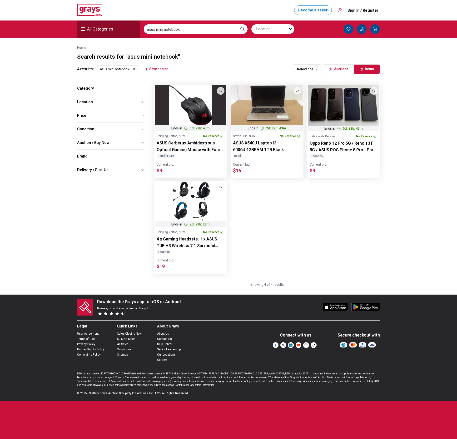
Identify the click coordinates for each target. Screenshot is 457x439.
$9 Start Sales (126, 339)
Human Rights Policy (90, 349)
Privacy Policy (86, 344)
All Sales (123, 344)
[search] (242, 29)
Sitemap (122, 354)
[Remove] (134, 69)
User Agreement (88, 333)
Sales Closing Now (129, 333)
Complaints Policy (89, 354)
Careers (162, 360)
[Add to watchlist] (220, 91)
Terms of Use (86, 339)
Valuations (124, 349)
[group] (190, 105)
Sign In (363, 10)
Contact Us (164, 339)
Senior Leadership (169, 349)
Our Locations (166, 354)
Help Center (164, 344)
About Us (163, 333)
